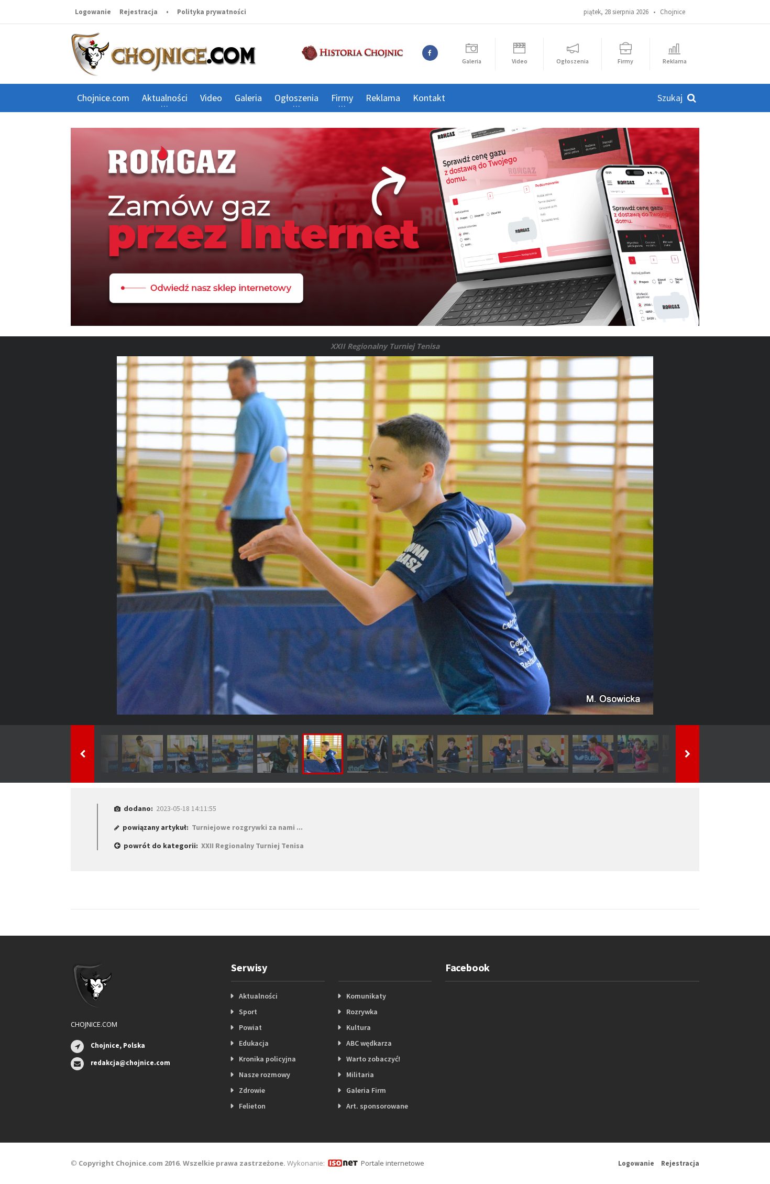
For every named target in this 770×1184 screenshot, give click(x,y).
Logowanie (93, 11)
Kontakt (429, 98)
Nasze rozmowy (264, 1074)
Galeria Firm (366, 1090)
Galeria (248, 98)
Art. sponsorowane (377, 1106)
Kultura (358, 1027)
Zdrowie (252, 1090)
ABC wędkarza (369, 1043)
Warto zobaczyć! (373, 1059)
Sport (248, 1011)
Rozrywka (362, 1011)
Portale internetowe (392, 1163)
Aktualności (258, 996)
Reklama (383, 98)
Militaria (360, 1074)
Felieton (252, 1106)
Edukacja (254, 1043)
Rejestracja (138, 11)
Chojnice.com (103, 98)
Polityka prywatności (211, 11)
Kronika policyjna (267, 1059)
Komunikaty (366, 996)
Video (211, 98)
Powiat (250, 1027)
